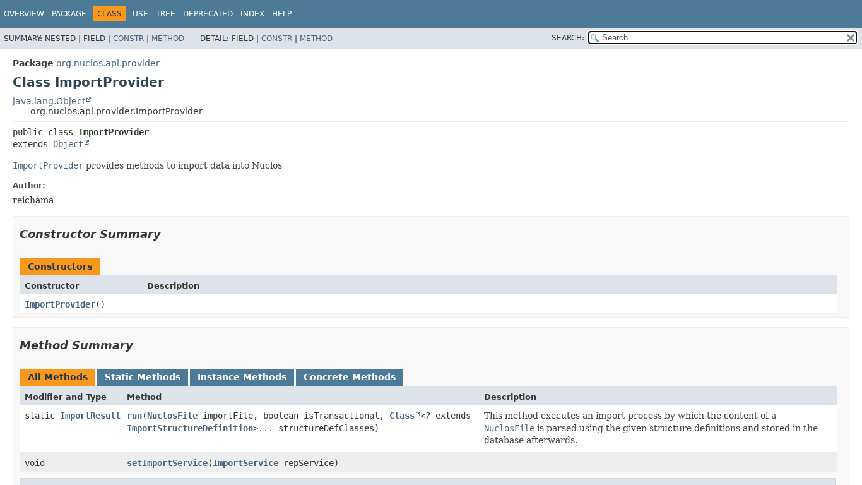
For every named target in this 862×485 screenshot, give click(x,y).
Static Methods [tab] (142, 377)
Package (69, 13)
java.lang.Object (49, 101)
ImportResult (90, 415)
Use (140, 13)
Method (167, 38)
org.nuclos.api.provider (108, 63)
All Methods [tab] (58, 377)
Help (282, 13)
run (134, 415)
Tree (165, 13)
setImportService (167, 463)
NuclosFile (172, 415)
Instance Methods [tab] (242, 377)
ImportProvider (60, 304)
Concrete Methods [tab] (350, 377)
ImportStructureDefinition (190, 428)
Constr (128, 38)
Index (252, 13)
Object (68, 144)
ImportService (245, 463)
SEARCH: (568, 37)
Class (402, 415)
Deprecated (208, 13)
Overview (24, 13)
